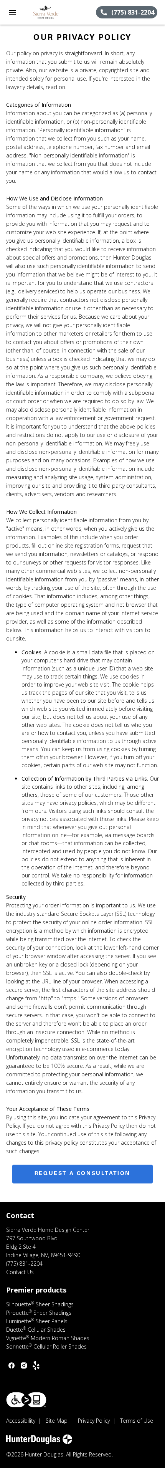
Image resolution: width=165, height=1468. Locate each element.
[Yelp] (36, 1365)
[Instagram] (23, 1365)
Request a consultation (82, 1174)
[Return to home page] (48, 12)
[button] (12, 12)
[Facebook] (11, 1365)
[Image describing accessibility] (26, 1399)
